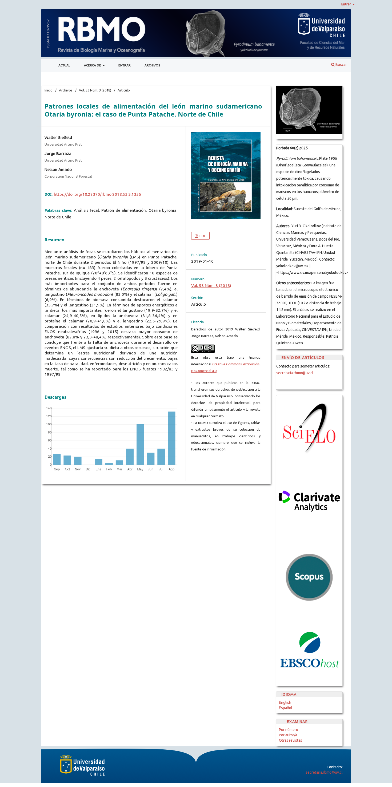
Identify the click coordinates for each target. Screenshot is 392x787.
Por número (288, 730)
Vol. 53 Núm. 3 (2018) (95, 90)
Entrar (124, 65)
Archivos (152, 65)
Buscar (341, 64)
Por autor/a (288, 735)
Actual (64, 65)
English (285, 702)
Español (285, 708)
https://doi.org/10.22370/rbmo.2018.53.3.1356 (97, 194)
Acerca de (93, 65)
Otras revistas (290, 740)
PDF (202, 236)
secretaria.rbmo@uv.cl (294, 373)
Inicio (49, 90)
